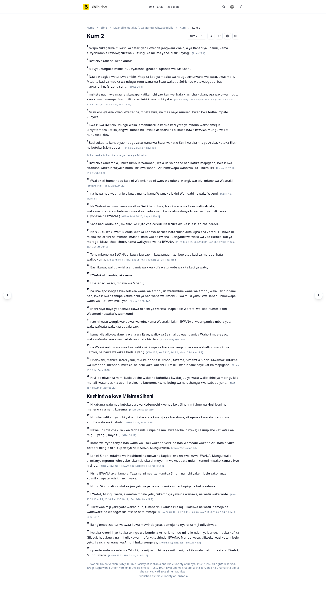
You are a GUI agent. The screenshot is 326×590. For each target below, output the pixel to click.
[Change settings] (227, 36)
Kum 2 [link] (196, 27)
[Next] (318, 295)
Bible (104, 27)
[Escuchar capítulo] (235, 36)
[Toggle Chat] (219, 36)
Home (150, 6)
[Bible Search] (223, 6)
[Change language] (232, 6)
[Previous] (7, 295)
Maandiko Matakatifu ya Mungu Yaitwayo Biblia (143, 27)
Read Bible (172, 6)
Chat (160, 6)
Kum (183, 27)
